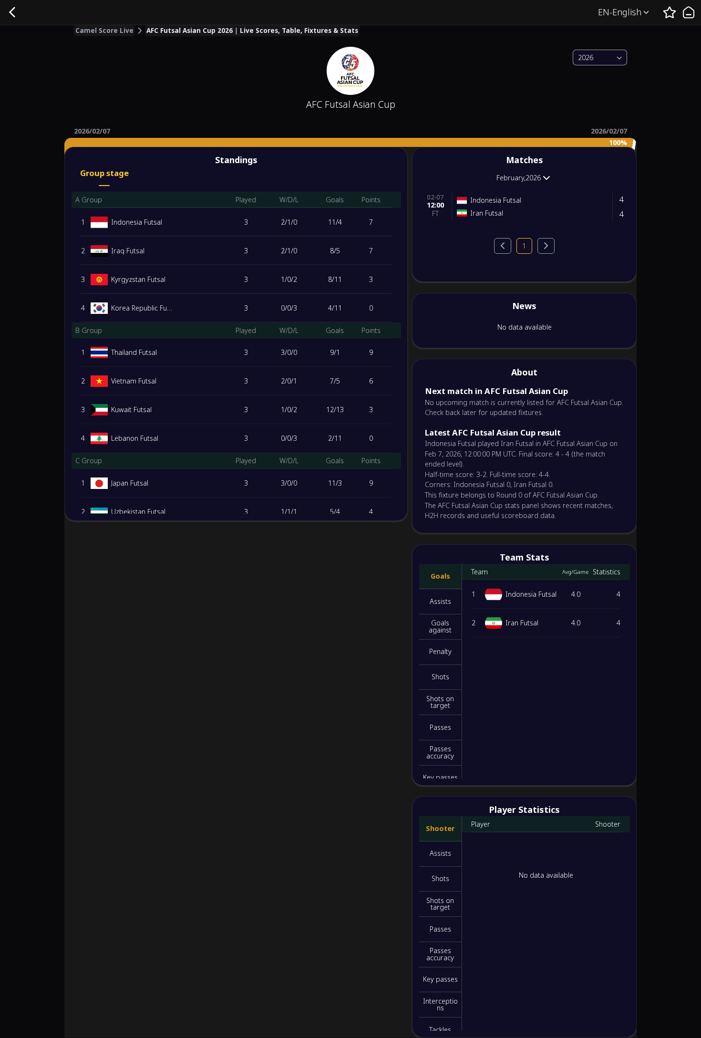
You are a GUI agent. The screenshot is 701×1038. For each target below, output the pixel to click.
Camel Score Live (104, 31)
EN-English (619, 12)
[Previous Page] (502, 246)
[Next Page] (546, 246)
